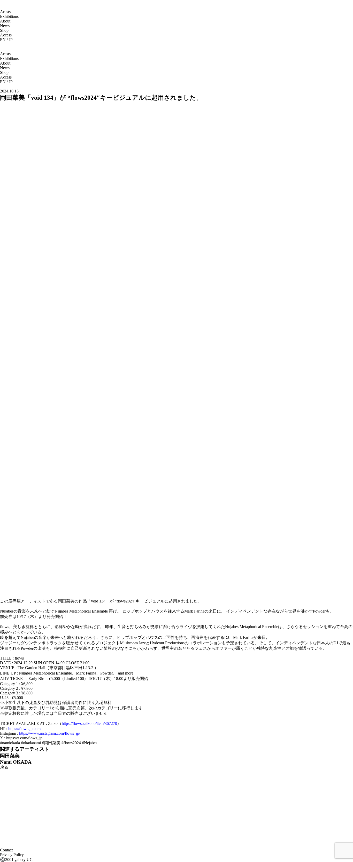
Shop (4, 30)
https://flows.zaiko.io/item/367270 (89, 723)
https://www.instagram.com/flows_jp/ (49, 733)
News (5, 25)
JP (11, 39)
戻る (4, 767)
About (5, 21)
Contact (6, 850)
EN (3, 39)
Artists (5, 12)
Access (6, 35)
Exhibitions (9, 16)
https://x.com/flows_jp (24, 738)
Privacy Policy (12, 854)
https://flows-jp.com (24, 728)
